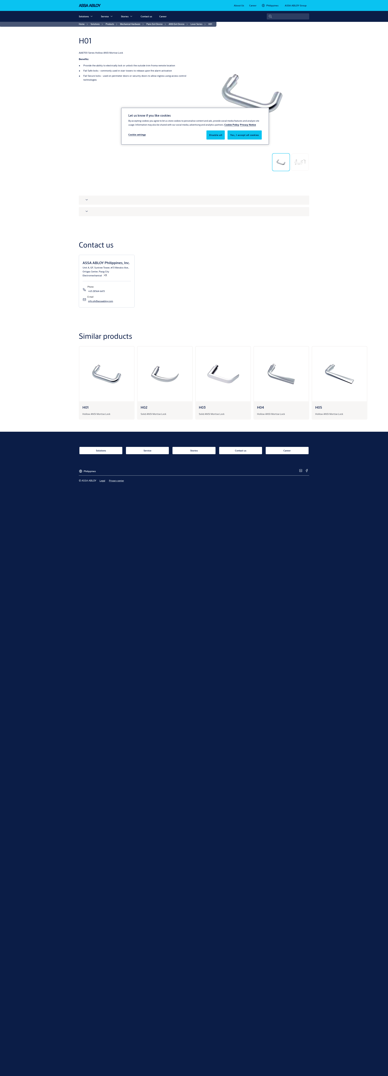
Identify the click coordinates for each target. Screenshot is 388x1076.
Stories (125, 16)
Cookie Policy (231, 124)
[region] (195, 126)
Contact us (146, 16)
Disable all (215, 134)
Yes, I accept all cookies (244, 134)
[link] (239, 5)
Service (105, 16)
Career (163, 16)
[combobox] (288, 16)
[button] (91, 16)
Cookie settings (137, 134)
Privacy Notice (248, 124)
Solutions (84, 16)
